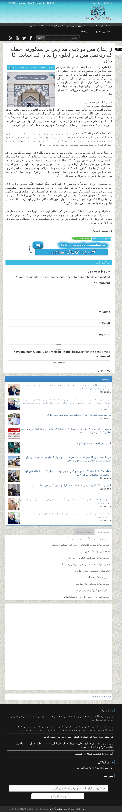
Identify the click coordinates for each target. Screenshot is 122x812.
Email (104, 323)
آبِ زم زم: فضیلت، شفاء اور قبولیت (93, 443)
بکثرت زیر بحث (84, 531)
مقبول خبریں (103, 531)
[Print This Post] (10, 67)
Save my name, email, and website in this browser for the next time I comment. (62, 354)
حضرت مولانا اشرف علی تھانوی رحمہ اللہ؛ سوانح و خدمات (81, 545)
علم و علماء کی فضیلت (98, 577)
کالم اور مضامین (103, 31)
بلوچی (22, 2)
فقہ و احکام (86, 31)
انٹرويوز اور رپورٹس (76, 25)
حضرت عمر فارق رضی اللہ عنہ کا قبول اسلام (87, 597)
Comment (102, 283)
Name (104, 311)
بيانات (41, 25)
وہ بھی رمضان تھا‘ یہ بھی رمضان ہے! (88, 538)
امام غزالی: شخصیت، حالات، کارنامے (92, 571)
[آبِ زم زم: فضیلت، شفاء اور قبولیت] (14, 447)
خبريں (32, 25)
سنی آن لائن (55, 808)
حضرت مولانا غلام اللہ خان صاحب (93, 584)
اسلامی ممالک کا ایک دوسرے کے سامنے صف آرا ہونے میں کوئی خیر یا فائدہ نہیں (71, 485)
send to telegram (102, 238)
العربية (31, 2)
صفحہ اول (105, 25)
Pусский (11, 2)
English (51, 2)
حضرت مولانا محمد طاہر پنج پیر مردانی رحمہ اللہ (85, 564)
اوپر (84, 808)
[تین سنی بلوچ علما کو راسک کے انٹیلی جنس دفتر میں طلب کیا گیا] (14, 419)
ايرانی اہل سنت (55, 25)
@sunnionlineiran (101, 696)
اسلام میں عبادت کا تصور (97, 551)
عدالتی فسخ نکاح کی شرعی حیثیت (92, 590)
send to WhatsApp (83, 239)
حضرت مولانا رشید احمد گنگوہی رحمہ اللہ (88, 558)
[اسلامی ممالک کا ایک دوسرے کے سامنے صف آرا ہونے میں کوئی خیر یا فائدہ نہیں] (14, 490)
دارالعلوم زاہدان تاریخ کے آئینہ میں (93, 767)
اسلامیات (93, 25)
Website (104, 335)
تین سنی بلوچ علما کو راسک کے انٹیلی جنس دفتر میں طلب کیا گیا (79, 415)
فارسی (40, 2)
